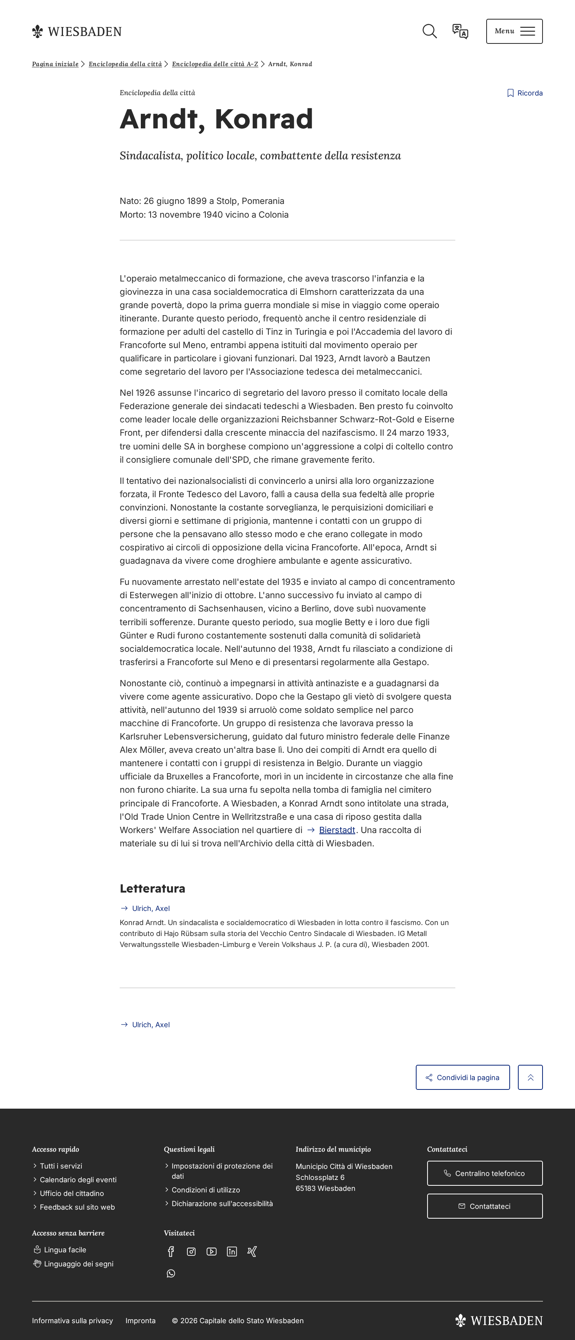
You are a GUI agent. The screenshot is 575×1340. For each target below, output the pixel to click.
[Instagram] (191, 1251)
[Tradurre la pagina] (460, 31)
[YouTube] (212, 1251)
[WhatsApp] (171, 1273)
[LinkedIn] (232, 1251)
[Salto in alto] (530, 1077)
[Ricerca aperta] (429, 31)
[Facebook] (171, 1251)
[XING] (252, 1251)
